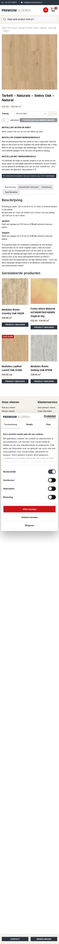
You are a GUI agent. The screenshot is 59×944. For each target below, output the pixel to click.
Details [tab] (29, 424)
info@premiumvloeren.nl (33, 2)
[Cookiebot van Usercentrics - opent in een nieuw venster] (44, 417)
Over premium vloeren (46, 408)
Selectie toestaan (29, 517)
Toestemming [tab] (10, 424)
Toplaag (22, 28)
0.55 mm (29, 28)
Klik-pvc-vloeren (8, 411)
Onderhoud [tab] (46, 187)
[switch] (52, 480)
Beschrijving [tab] (10, 187)
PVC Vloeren (12, 28)
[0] (54, 11)
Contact (15, 939)
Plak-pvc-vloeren (8, 408)
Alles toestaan (29, 509)
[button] (45, 10)
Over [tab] (48, 424)
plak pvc (12, 213)
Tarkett (26, 213)
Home (4, 28)
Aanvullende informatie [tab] (29, 187)
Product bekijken (15, 324)
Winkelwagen (44, 939)
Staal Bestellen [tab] (11, 192)
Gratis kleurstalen (45, 411)
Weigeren (29, 525)
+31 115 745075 (11, 2)
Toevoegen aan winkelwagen (38, 120)
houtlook (47, 207)
